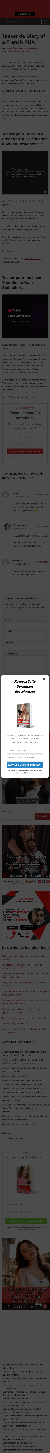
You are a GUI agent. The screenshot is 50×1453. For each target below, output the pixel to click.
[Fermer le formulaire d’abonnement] (45, 679)
